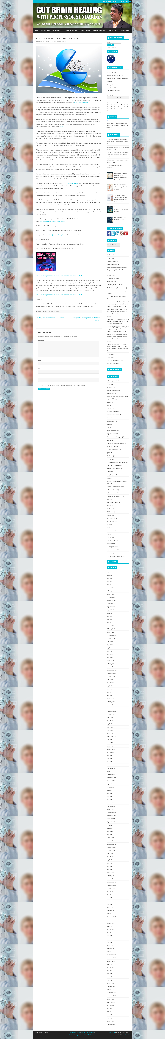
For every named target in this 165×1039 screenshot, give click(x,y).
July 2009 (109, 1008)
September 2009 (111, 1002)
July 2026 (109, 575)
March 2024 (110, 660)
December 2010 (111, 955)
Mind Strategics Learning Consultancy (117, 78)
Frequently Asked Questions (115, 284)
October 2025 (111, 603)
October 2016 (111, 749)
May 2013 (109, 866)
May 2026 (109, 581)
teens (108, 534)
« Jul (108, 112)
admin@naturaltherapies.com (57, 235)
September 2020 (111, 736)
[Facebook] (107, 1)
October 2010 (111, 961)
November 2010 (111, 958)
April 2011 (109, 942)
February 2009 (111, 1024)
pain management (112, 502)
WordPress (125, 1035)
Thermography (111, 540)
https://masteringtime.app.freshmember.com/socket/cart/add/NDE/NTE (59, 276)
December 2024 (111, 635)
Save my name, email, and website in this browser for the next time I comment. (63, 385)
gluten (108, 453)
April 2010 (109, 980)
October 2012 (111, 888)
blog (108, 405)
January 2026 (110, 594)
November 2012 (111, 885)
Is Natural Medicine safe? (114, 468)
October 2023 (111, 676)
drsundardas (40, 41)
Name (40, 360)
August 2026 (110, 572)
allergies (109, 387)
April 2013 (109, 869)
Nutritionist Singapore (75, 1035)
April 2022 (109, 730)
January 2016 (110, 771)
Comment (41, 340)
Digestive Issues (111, 434)
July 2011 (109, 932)
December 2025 (111, 597)
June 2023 (109, 689)
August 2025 (110, 610)
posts (108, 505)
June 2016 (109, 755)
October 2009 (111, 999)
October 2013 (111, 850)
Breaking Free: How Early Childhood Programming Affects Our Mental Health (117, 270)
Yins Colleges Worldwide (113, 90)
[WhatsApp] (124, 1)
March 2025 (110, 626)
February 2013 (111, 875)
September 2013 (111, 853)
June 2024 (109, 651)
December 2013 (111, 844)
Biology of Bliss (111, 72)
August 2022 (110, 720)
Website (40, 377)
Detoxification (111, 421)
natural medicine (111, 490)
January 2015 (110, 809)
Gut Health (110, 456)
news (108, 499)
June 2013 (109, 863)
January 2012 (110, 913)
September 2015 (111, 784)
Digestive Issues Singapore (114, 437)
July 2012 (109, 894)
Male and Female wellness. (114, 486)
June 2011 (109, 936)
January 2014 (110, 841)
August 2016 (110, 752)
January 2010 (110, 989)
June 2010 (109, 974)
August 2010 (110, 967)
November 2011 (111, 920)
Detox (108, 418)
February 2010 (111, 986)
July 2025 (109, 613)
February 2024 (111, 664)
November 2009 (111, 996)
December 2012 (111, 882)
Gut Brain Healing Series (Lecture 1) (117, 288)
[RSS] (127, 1)
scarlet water (110, 515)
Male (108, 478)
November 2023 (111, 673)
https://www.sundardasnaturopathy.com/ (52, 221)
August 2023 (110, 683)
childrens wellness (112, 411)
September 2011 (111, 926)
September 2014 (111, 822)
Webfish (114, 47)
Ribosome (112, 1032)
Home (36, 30)
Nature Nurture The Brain (51, 311)
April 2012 (109, 904)
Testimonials (56, 30)
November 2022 (111, 711)
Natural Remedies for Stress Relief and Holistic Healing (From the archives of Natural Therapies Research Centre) (118, 304)
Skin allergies (110, 518)
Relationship (110, 512)
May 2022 (109, 727)
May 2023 (109, 692)
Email (40, 369)
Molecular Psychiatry (81, 103)
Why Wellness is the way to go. (115, 556)
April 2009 (109, 1018)
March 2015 (110, 803)
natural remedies (111, 493)
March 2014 (110, 838)
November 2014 (111, 815)
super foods (110, 531)
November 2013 (111, 847)
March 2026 (110, 588)
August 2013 (110, 856)
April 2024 (109, 657)
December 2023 (111, 670)
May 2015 (109, 796)
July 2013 (109, 860)
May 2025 (109, 619)
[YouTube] (115, 1)
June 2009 (109, 1011)
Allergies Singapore (112, 390)
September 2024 (111, 641)
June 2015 (109, 793)
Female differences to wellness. (115, 443)
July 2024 (109, 648)
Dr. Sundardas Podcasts (113, 278)
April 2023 (109, 695)
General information (112, 449)
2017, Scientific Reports (71, 183)
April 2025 (109, 622)
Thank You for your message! (115, 360)
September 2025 (111, 607)
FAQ (48, 30)
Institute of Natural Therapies (115, 75)
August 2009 (110, 1005)
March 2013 (110, 872)
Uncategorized (111, 547)
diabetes (109, 424)
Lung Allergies (111, 475)
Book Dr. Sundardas (99, 30)
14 (121, 104)
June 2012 (109, 898)
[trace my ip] (118, 372)
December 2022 (111, 708)
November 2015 (111, 777)
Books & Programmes (71, 30)
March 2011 (110, 945)
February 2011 (111, 948)
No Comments (63, 41)
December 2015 (111, 774)
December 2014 (111, 812)
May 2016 (109, 758)
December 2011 (111, 917)
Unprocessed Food (112, 550)
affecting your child (112, 381)
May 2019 (109, 739)
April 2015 (109, 800)
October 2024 (111, 638)
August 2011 (110, 929)
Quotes (109, 509)
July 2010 (109, 970)
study (61, 127)
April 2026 (109, 584)
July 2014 (109, 828)
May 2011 (109, 939)
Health (39, 311)
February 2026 (111, 591)
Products (109, 81)
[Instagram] (118, 1)
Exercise (109, 440)
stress (108, 528)
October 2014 (111, 819)
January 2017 (110, 746)
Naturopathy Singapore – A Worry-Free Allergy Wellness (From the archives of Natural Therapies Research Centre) (118, 329)
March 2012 (110, 907)
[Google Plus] (109, 1)
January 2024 (110, 667)
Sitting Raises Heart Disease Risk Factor (51, 318)
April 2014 (109, 834)
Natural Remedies (75, 1032)
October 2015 (111, 781)
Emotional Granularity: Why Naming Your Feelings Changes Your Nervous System (117, 142)
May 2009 (109, 1015)
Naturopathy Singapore (89, 1035)
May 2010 (109, 977)
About (43, 30)
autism (109, 402)
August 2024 (110, 645)
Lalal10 (109, 471)
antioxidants (110, 393)
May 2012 (109, 901)
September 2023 (111, 679)
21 (121, 106)
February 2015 (111, 806)
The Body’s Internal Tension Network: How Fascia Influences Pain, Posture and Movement (117, 155)
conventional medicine (113, 415)
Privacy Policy (125, 30)
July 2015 (109, 790)
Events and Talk (111, 281)
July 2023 (109, 686)
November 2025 (111, 600)
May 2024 (109, 654)
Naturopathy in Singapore (114, 496)
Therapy (109, 537)
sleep (108, 524)
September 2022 (111, 717)
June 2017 (109, 743)
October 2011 (111, 923)
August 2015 (110, 787)
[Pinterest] (121, 1)
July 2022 (109, 724)
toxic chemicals (111, 543)
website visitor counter (113, 130)
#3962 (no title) (111, 255)
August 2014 (110, 825)
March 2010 (110, 983)
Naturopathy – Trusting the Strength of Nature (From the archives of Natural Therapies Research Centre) (118, 321)
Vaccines (109, 553)
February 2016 (111, 768)
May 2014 (109, 831)
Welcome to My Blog (113, 363)
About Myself (110, 258)
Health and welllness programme (116, 462)
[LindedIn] (113, 1)
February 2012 (111, 910)
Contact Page (113, 30)
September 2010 (111, 964)
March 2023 (110, 698)
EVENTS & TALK (85, 30)
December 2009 (111, 992)
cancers (109, 408)
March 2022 (110, 733)
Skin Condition (111, 521)
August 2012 (110, 891)
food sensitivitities (112, 446)
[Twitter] (104, 1)
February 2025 (111, 629)
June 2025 (109, 616)
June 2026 (109, 578)
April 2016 (109, 762)
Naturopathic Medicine (87, 1032)
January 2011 (110, 951)
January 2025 (110, 632)
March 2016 (110, 765)
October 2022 (111, 714)
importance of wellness (113, 465)
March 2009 (110, 1021)
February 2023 (111, 702)
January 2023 (110, 705)
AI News (109, 384)
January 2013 (110, 879)
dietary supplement (112, 430)
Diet (108, 427)
